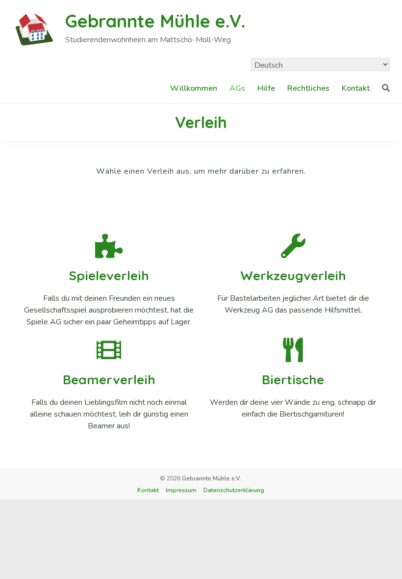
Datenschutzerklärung (233, 490)
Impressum (181, 490)
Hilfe (266, 88)
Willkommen (193, 88)
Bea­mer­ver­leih (109, 379)
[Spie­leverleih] (109, 246)
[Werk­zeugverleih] (293, 246)
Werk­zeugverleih (293, 275)
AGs (237, 88)
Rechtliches (308, 88)
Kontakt (356, 88)
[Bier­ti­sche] (293, 350)
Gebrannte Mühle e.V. (155, 21)
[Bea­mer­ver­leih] (109, 350)
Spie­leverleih (109, 275)
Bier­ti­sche (293, 379)
